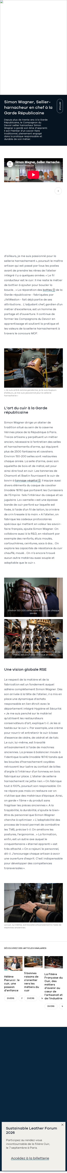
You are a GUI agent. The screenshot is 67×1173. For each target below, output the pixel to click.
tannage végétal (26, 480)
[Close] (63, 1125)
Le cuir (8, 1094)
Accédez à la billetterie (30, 1158)
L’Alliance (10, 1087)
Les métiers (11, 1101)
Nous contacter (14, 1066)
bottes (47, 290)
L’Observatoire (13, 1108)
